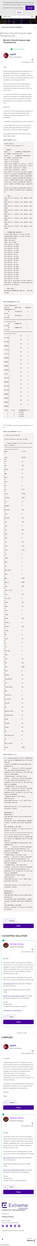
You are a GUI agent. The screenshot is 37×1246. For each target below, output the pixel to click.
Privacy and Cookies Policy (10, 1222)
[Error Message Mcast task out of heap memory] (32, 1033)
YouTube (15, 1226)
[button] (29, 8)
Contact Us (5, 1214)
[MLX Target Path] (29, 1033)
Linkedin (11, 1226)
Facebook (3, 1226)
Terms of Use (6, 1220)
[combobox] (18, 16)
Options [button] (34, 27)
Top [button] (2, 1239)
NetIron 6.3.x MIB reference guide (13, 996)
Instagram (19, 1226)
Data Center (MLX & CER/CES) (12, 27)
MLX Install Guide (8, 983)
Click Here (25, 4)
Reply (18, 926)
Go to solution (19, 49)
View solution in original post (12, 1010)
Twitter (7, 1226)
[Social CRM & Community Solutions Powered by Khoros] (31, 1240)
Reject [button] (19, 12)
